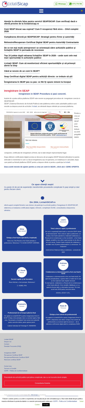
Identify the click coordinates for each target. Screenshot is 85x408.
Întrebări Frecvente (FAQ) (12, 346)
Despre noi (7, 341)
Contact (6, 344)
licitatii (34, 106)
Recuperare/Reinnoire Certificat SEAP (16, 357)
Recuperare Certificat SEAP (13, 355)
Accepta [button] (45, 404)
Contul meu (8, 366)
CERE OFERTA (72, 167)
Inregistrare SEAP (10, 353)
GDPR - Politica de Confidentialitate (15, 371)
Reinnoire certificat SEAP (12, 360)
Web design (34, 395)
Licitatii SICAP (8, 339)
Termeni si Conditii (10, 368)
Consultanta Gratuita (42, 383)
